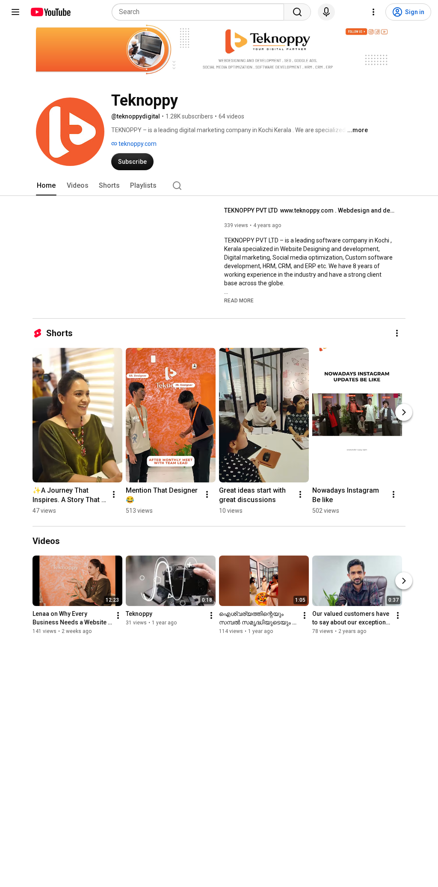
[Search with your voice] (326, 12)
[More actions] (396, 333)
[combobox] (200, 12)
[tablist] (219, 185)
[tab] (46, 185)
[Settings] (373, 12)
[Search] (297, 12)
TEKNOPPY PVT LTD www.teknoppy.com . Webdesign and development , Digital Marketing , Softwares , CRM (310, 210)
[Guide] (15, 12)
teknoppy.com (137, 143)
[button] (239, 300)
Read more (239, 301)
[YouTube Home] (50, 12)
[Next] (403, 412)
